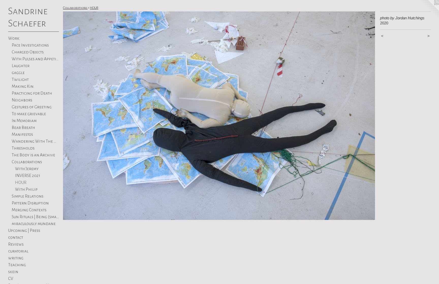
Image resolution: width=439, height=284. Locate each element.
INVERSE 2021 (27, 175)
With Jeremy (27, 169)
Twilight (20, 79)
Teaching (17, 265)
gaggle (18, 72)
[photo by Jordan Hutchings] (219, 115)
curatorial (18, 251)
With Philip (26, 189)
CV (10, 278)
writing (15, 258)
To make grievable (29, 114)
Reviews (16, 244)
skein (13, 272)
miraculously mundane (34, 223)
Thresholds (23, 148)
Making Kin (23, 86)
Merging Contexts (29, 210)
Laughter (20, 66)
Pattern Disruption (30, 203)
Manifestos (22, 134)
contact (15, 237)
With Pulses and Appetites (35, 59)
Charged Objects (28, 52)
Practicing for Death (32, 93)
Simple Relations (27, 196)
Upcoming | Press (24, 230)
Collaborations (27, 162)
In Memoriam (24, 120)
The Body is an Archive (33, 155)
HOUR (20, 182)
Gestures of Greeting (32, 107)
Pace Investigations (30, 45)
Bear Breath (23, 127)
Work (13, 38)
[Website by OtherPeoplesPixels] (429, 10)
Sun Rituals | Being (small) (35, 217)
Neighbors (22, 100)
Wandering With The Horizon (35, 141)
